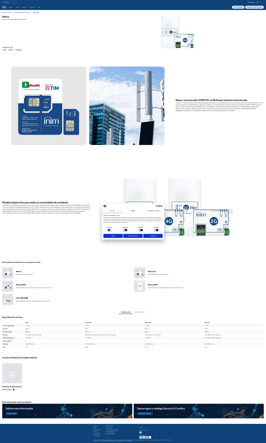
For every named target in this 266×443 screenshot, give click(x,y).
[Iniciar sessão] (258, 2)
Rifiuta (113, 235)
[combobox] (10, 2)
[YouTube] (147, 437)
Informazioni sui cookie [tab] (153, 210)
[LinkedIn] (143, 437)
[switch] (125, 230)
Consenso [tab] (112, 210)
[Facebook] (140, 437)
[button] (251, 2)
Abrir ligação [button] (8, 389)
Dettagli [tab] (133, 210)
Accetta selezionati (133, 235)
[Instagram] (150, 437)
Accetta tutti (153, 235)
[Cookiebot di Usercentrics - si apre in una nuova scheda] (157, 206)
